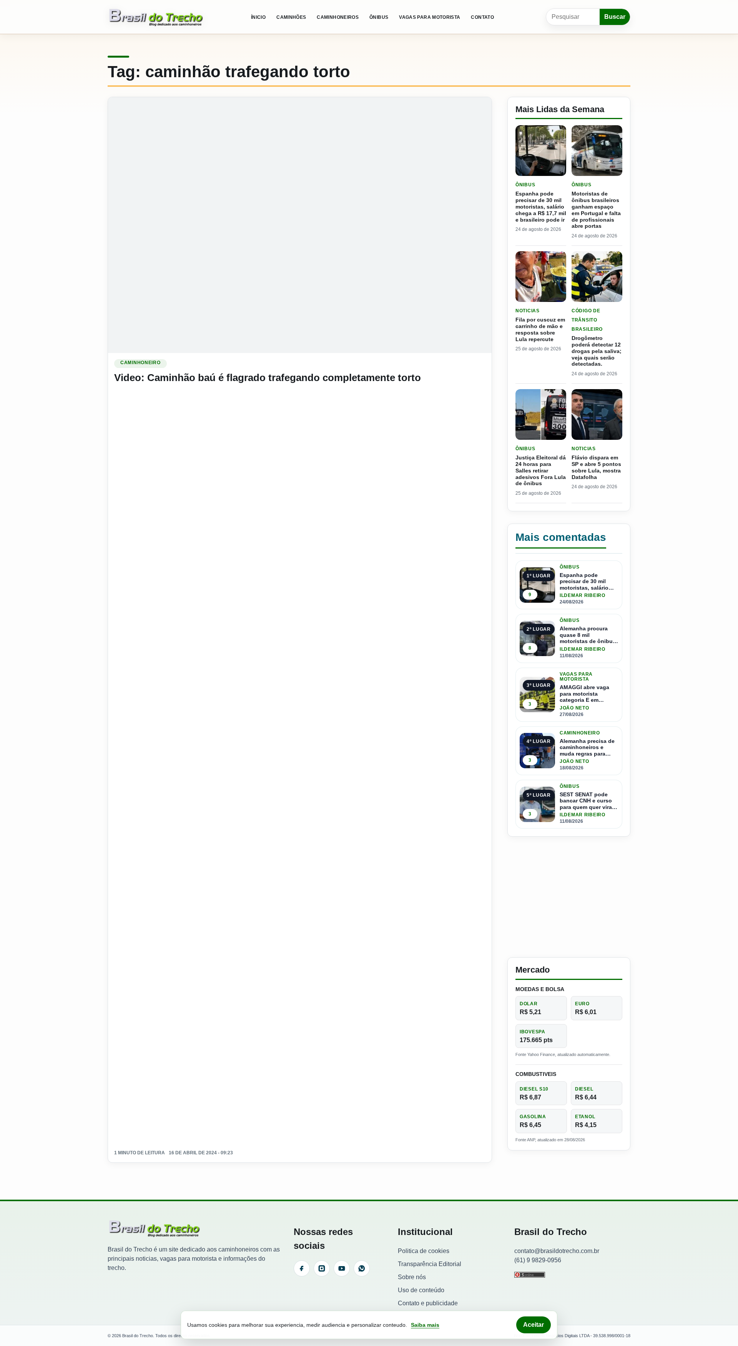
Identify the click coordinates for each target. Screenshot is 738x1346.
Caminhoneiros (338, 17)
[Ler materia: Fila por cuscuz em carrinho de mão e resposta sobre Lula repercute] (540, 276)
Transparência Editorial (429, 1264)
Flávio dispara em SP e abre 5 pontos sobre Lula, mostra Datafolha (596, 467)
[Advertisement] (568, 897)
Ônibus (378, 17)
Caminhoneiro (140, 362)
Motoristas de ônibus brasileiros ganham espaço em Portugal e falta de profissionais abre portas (596, 210)
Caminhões (291, 17)
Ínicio (258, 17)
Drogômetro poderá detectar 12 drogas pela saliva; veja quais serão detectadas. (597, 351)
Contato (482, 17)
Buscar (614, 16)
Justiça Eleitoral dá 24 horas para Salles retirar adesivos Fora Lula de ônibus (540, 470)
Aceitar (533, 1324)
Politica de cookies (423, 1251)
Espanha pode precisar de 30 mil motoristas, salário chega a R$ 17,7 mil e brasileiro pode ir (540, 206)
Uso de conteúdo (421, 1290)
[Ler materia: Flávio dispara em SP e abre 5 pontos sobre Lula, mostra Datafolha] (597, 414)
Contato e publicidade (428, 1303)
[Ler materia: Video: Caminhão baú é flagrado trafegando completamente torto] (300, 225)
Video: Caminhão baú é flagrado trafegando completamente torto (267, 377)
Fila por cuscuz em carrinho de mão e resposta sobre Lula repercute (540, 329)
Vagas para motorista (429, 17)
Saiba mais (425, 1325)
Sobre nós (412, 1277)
